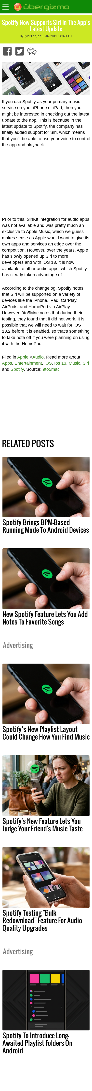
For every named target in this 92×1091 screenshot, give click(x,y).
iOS (48, 363)
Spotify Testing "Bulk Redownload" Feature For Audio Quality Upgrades (42, 920)
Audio (38, 357)
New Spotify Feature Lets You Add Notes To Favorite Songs (45, 617)
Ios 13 (60, 363)
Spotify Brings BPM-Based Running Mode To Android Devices (45, 526)
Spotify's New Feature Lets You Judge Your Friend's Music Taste (42, 824)
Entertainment (28, 363)
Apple (22, 357)
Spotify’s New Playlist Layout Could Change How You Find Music (46, 732)
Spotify (17, 369)
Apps (7, 363)
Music (74, 363)
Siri (86, 363)
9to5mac (51, 369)
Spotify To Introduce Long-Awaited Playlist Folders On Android (37, 1042)
